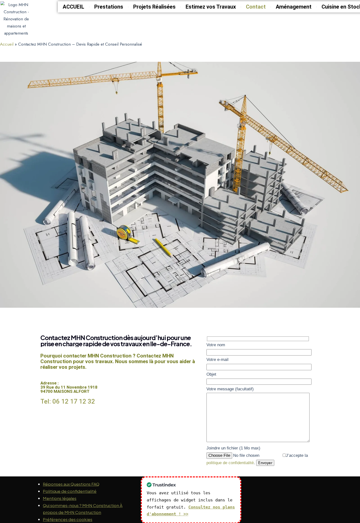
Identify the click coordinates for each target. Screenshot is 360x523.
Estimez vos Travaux (211, 7)
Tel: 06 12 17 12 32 (67, 401)
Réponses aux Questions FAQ (71, 484)
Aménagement (294, 7)
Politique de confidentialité (69, 491)
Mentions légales (59, 498)
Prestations (108, 7)
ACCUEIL (73, 7)
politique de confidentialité (230, 462)
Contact (256, 7)
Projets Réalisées (154, 7)
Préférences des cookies (67, 519)
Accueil (6, 44)
